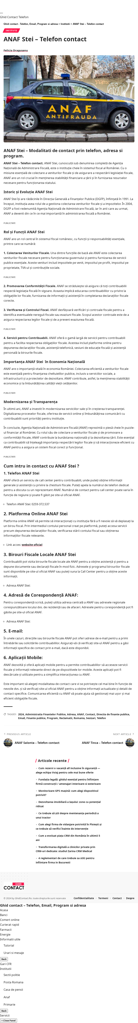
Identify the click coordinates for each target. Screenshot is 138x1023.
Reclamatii (65, 718)
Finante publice (35, 718)
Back (3, 959)
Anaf (7, 997)
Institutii (11, 30)
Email (21, 718)
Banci (3, 915)
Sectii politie (12, 975)
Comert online (9, 920)
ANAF (80, 714)
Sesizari (90, 718)
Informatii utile (10, 939)
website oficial (32, 545)
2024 (21, 714)
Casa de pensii (13, 990)
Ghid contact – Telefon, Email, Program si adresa (43, 905)
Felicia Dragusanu (16, 50)
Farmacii (6, 930)
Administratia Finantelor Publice (45, 714)
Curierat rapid (9, 925)
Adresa (71, 714)
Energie (5, 934)
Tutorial (9, 945)
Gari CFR (6, 964)
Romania (79, 718)
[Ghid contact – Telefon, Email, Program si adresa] (14, 886)
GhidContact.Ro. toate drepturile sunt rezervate (40, 898)
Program (52, 718)
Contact (90, 714)
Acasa (4, 910)
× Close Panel (8, 1020)
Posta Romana (13, 982)
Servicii (5, 1015)
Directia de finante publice (112, 714)
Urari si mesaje (14, 953)
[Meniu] (1, 13)
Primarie (9, 1004)
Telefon (101, 718)
